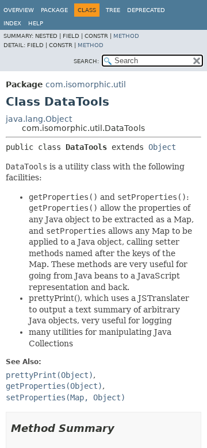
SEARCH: (86, 61)
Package (54, 10)
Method (126, 36)
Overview (18, 10)
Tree (113, 10)
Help (35, 23)
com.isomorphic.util (85, 84)
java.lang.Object (39, 118)
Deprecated (146, 10)
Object (162, 147)
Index (12, 23)
